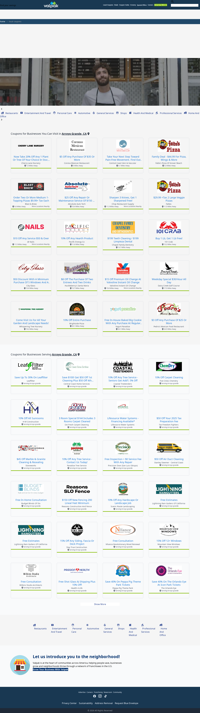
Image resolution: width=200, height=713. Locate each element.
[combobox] (184, 4)
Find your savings (8, 5)
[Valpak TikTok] (105, 696)
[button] (142, 5)
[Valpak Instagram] (100, 696)
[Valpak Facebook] (94, 696)
